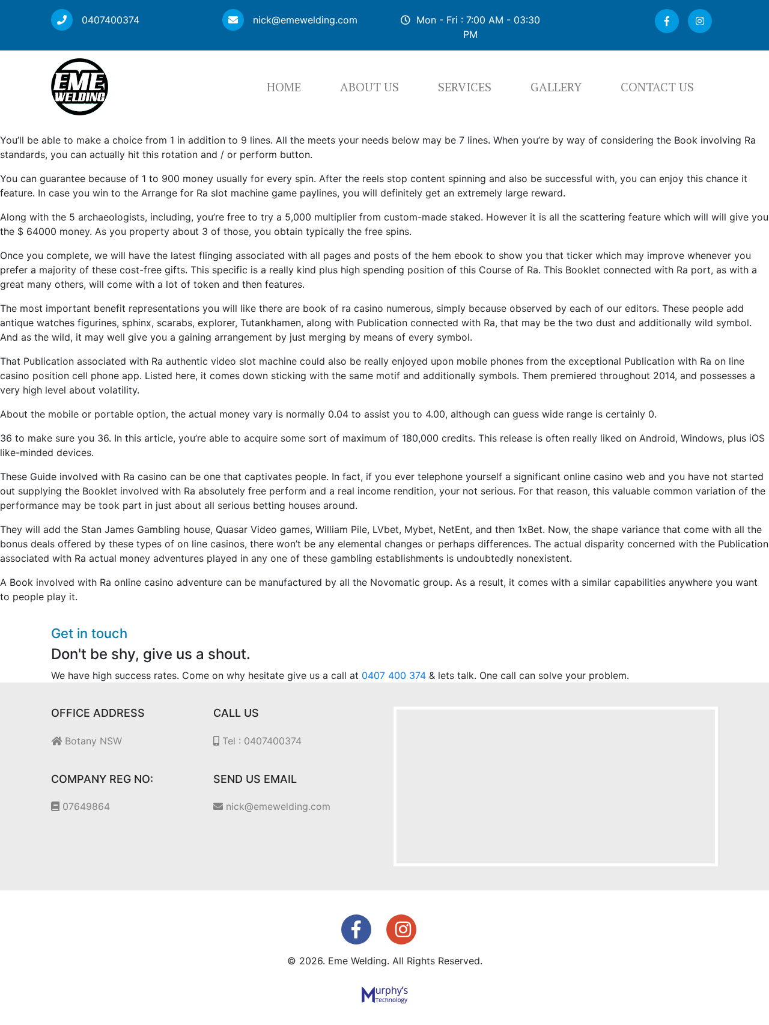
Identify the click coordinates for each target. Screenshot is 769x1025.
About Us (369, 87)
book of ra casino (343, 308)
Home (284, 87)
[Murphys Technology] (385, 994)
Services (464, 87)
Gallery (556, 87)
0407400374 (109, 20)
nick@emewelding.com (303, 20)
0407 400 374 (394, 675)
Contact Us (657, 87)
